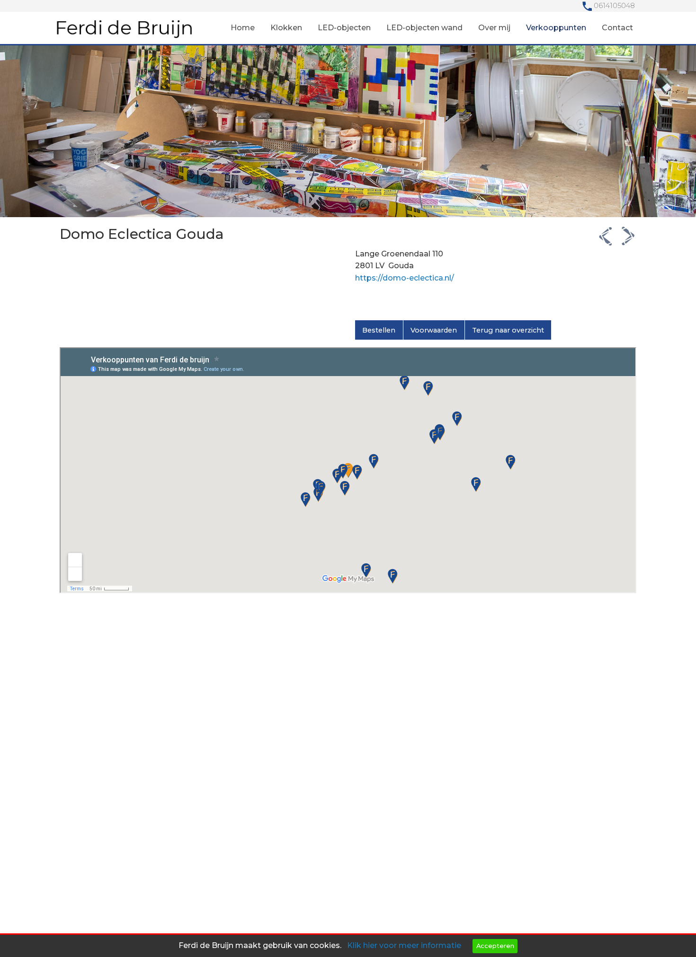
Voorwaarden (433, 330)
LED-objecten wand (424, 27)
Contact (617, 27)
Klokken (286, 27)
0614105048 (614, 5)
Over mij (494, 27)
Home (243, 27)
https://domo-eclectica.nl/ (404, 277)
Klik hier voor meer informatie (404, 945)
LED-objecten (344, 27)
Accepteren (495, 945)
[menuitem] (243, 28)
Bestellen (378, 330)
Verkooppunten (556, 27)
